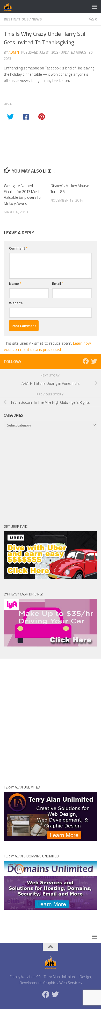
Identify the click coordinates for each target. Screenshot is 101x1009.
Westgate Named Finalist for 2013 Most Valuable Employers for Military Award (23, 194)
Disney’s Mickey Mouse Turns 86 (70, 189)
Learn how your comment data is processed (47, 346)
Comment (18, 248)
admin (14, 52)
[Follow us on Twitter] (94, 361)
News (37, 19)
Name (15, 283)
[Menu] (94, 6)
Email (57, 283)
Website (16, 302)
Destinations (16, 19)
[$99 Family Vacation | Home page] (9, 6)
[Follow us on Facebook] (86, 361)
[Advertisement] (50, 476)
